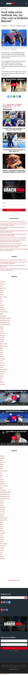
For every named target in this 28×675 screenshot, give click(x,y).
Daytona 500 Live (4, 674)
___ (1, 279)
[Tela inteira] (26, 404)
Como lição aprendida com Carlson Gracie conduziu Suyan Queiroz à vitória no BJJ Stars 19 (13, 240)
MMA (19, 105)
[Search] (26, 3)
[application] (14, 398)
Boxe (1, 301)
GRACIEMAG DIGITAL (5, 318)
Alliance (2, 290)
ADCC (1, 286)
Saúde (1, 367)
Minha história (3, 344)
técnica (2, 376)
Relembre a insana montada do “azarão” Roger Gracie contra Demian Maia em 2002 (13, 235)
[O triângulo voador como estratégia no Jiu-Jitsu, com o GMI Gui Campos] (14, 118)
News (1, 352)
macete (2, 341)
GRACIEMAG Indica (5, 320)
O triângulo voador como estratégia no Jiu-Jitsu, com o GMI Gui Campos (14, 129)
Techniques (3, 371)
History (2, 329)
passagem (2, 359)
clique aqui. (7, 75)
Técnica (2, 373)
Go (25, 597)
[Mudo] (24, 404)
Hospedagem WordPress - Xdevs (14, 669)
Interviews (2, 333)
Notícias (3, 9)
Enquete (2, 307)
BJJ (1, 299)
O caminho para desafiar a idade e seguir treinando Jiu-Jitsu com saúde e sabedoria (14, 224)
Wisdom (2, 382)
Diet (1, 303)
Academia (2, 284)
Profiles (2, 363)
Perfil (1, 361)
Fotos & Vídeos (4, 311)
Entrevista (2, 309)
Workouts (2, 384)
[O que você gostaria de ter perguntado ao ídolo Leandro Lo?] (14, 140)
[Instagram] (4, 602)
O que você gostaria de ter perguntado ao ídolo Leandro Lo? (14, 150)
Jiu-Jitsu (14, 105)
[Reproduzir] (2, 404)
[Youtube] (2, 602)
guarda (1, 326)
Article (1, 292)
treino (1, 378)
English (2, 305)
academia (2, 282)
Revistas (2, 365)
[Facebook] (7, 602)
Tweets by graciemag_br (14, 580)
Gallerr (1, 314)
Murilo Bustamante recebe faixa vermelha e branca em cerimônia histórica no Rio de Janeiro (13, 246)
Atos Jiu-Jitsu (3, 297)
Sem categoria (3, 369)
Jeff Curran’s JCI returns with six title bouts (11, 243)
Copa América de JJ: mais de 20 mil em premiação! (13, 238)
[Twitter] (9, 602)
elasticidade (18, 104)
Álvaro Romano (10, 104)
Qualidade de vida (7, 107)
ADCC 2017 (3, 288)
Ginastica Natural (7, 105)
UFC (1, 380)
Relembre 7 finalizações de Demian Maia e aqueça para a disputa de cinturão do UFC (14, 171)
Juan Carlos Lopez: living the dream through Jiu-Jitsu (13, 221)
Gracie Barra (3, 316)
